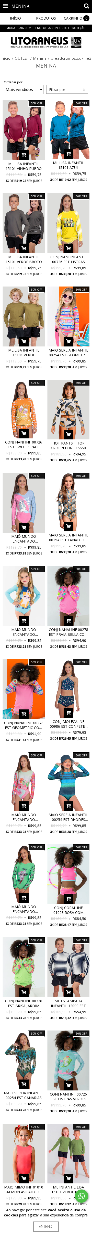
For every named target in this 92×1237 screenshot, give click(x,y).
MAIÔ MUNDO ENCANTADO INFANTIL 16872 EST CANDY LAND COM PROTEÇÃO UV (23, 817)
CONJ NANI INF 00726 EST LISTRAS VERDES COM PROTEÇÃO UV (68, 1096)
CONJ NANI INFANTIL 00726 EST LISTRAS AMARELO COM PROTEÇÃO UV (68, 259)
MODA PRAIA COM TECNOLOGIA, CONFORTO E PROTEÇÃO (46, 28)
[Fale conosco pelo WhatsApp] (81, 1196)
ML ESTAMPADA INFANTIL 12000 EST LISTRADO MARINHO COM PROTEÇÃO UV (68, 1003)
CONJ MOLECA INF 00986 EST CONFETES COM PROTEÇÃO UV (68, 724)
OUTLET (22, 58)
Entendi (46, 1226)
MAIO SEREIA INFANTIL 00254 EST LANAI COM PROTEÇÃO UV (68, 537)
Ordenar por (13, 82)
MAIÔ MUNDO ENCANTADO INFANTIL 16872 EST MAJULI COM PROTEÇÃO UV (23, 909)
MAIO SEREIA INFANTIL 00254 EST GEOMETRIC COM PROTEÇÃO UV (68, 352)
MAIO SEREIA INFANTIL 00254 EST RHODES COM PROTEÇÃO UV (68, 817)
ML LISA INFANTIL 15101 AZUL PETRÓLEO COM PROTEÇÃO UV (68, 165)
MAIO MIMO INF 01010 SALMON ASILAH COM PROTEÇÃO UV (23, 1189)
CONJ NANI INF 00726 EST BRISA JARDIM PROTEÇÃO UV (23, 1003)
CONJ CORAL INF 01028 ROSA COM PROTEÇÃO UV (68, 910)
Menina (40, 58)
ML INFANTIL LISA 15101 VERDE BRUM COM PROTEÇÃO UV (68, 1189)
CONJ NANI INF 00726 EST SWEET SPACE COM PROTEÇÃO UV (23, 444)
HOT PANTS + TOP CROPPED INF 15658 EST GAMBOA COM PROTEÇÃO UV (68, 445)
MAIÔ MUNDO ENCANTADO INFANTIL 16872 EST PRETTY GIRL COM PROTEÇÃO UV (23, 539)
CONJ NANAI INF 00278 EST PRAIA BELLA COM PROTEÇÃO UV (68, 632)
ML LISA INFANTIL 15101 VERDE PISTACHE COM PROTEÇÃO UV (23, 352)
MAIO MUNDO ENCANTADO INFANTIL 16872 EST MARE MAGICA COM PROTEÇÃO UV (23, 632)
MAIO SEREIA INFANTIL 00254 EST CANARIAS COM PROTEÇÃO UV (23, 1095)
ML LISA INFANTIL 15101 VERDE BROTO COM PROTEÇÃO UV (24, 259)
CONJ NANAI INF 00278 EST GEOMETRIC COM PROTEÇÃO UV (23, 725)
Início (6, 58)
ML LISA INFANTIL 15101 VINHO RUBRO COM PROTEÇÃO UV (24, 166)
